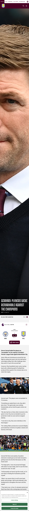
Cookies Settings (14, 500)
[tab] (2, 1)
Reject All (14, 504)
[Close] (27, 492)
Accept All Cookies (14, 508)
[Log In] (27, 1)
